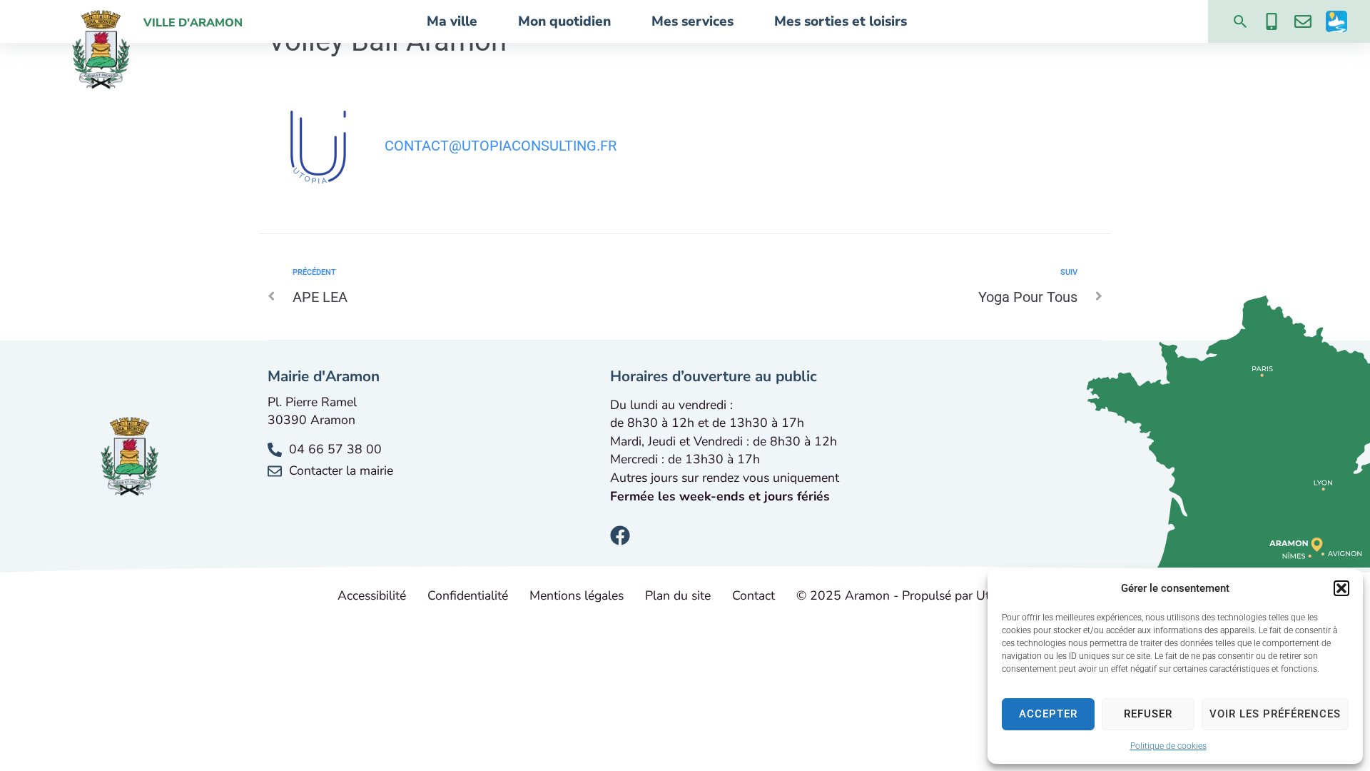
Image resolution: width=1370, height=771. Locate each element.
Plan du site (678, 595)
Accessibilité (372, 595)
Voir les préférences (1275, 713)
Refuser (1148, 713)
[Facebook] (620, 535)
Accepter (1048, 713)
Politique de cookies (1168, 746)
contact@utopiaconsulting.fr (500, 145)
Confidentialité (467, 595)
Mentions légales (576, 595)
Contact (753, 595)
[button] (1341, 588)
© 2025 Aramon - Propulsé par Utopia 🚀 (914, 595)
